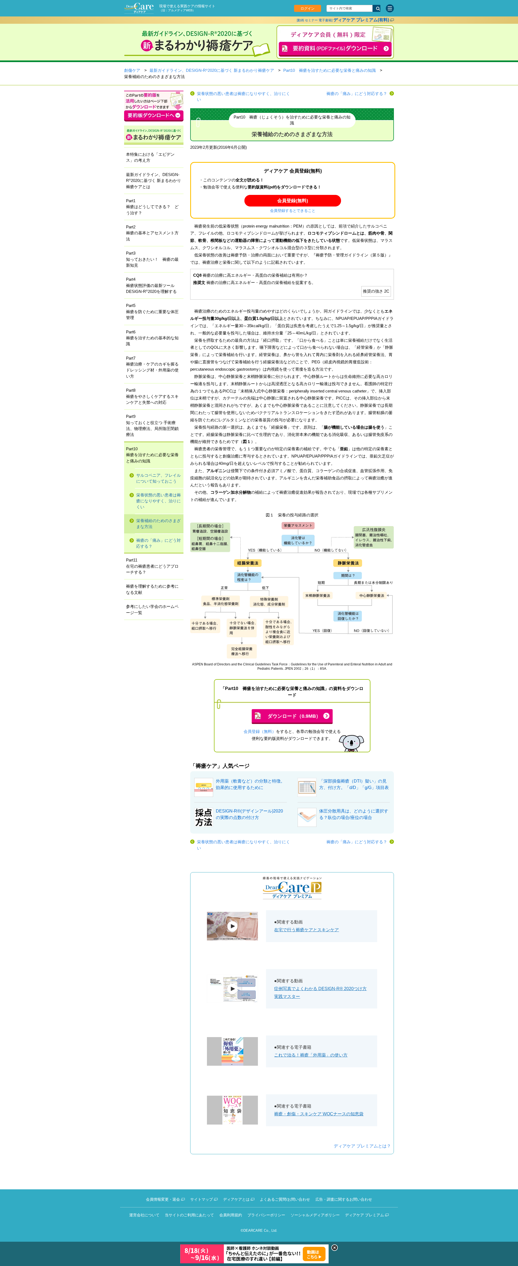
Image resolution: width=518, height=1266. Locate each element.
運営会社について (144, 1215)
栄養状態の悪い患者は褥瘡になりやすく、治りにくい (243, 97)
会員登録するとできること (292, 211)
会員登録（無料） (260, 731)
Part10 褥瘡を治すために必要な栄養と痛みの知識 (329, 70)
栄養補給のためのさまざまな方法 (158, 524)
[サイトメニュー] (390, 8)
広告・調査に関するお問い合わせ (343, 1199)
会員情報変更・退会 (163, 1199)
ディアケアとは (236, 1199)
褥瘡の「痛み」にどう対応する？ (356, 94)
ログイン (308, 8)
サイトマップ (201, 1199)
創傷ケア (132, 70)
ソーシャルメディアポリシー (315, 1215)
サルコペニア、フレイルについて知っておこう (158, 478)
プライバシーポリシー (266, 1215)
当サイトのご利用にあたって (189, 1215)
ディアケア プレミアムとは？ (362, 1146)
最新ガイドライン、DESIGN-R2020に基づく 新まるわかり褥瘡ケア (211, 70)
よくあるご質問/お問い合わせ (285, 1199)
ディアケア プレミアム (364, 1215)
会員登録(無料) (292, 200)
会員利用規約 (230, 1215)
